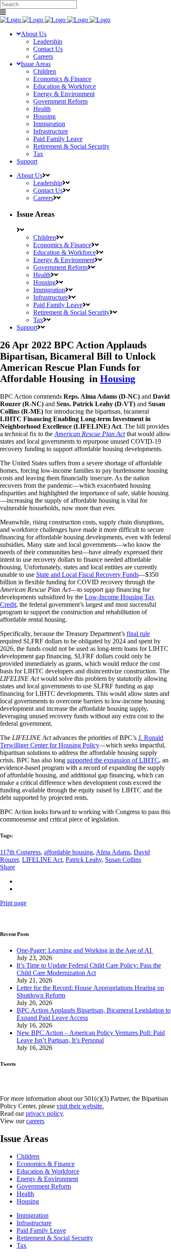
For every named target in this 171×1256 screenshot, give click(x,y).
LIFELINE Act (42, 859)
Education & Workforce (48, 1171)
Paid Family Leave (41, 1230)
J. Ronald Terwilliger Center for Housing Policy (81, 741)
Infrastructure (34, 1222)
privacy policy (44, 1113)
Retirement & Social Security (55, 1237)
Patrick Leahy (84, 859)
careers (35, 1120)
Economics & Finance (46, 1163)
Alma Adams (113, 852)
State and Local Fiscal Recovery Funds (87, 574)
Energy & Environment (47, 1178)
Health (25, 1193)
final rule (138, 633)
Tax (22, 1245)
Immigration (33, 1215)
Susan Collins (123, 859)
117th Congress (20, 852)
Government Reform (44, 1186)
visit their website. (80, 1106)
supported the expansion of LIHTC (113, 760)
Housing (117, 378)
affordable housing (68, 852)
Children (28, 1156)
